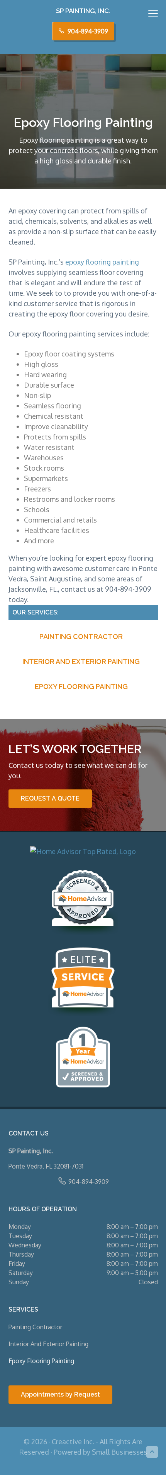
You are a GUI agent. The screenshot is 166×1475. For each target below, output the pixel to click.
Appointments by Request (60, 1394)
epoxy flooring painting (102, 262)
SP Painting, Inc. (83, 11)
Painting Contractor (81, 637)
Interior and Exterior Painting (81, 662)
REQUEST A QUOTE (50, 798)
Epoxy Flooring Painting (81, 687)
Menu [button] (144, 13)
